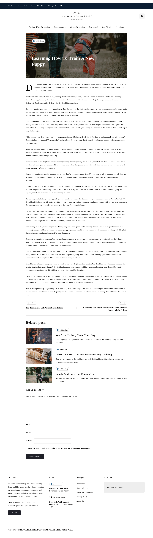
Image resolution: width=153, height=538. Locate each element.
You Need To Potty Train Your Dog (75, 335)
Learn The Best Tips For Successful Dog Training (84, 354)
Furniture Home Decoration (39, 27)
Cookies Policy (23, 6)
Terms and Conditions (38, 6)
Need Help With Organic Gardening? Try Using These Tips (61, 504)
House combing (60, 27)
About (14, 513)
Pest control (93, 27)
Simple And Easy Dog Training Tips (76, 373)
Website (29, 441)
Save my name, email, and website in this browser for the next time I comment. (59, 448)
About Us (63, 6)
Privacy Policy (53, 6)
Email (28, 433)
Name (28, 424)
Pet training (120, 27)
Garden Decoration (77, 27)
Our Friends (106, 27)
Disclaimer (12, 6)
